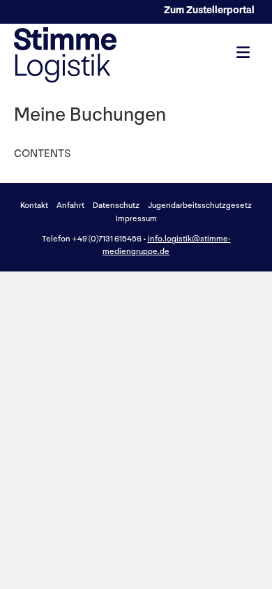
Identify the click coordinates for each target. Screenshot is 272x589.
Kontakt (34, 205)
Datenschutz (116, 205)
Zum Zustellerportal (209, 10)
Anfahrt (70, 205)
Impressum (136, 219)
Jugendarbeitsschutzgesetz (200, 205)
